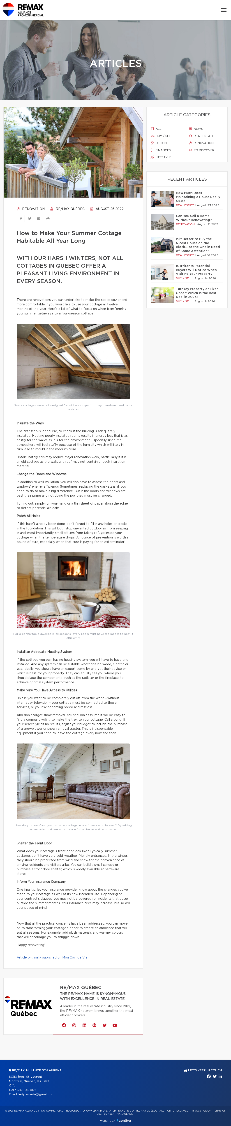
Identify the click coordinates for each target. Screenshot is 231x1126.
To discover (203, 150)
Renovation (33, 209)
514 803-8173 (27, 1090)
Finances (163, 150)
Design (161, 143)
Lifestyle (163, 157)
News (198, 128)
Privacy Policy (201, 1111)
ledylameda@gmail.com (36, 1094)
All (158, 128)
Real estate (203, 136)
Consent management (119, 1114)
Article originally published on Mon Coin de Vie (52, 957)
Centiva (124, 1120)
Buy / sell (164, 136)
